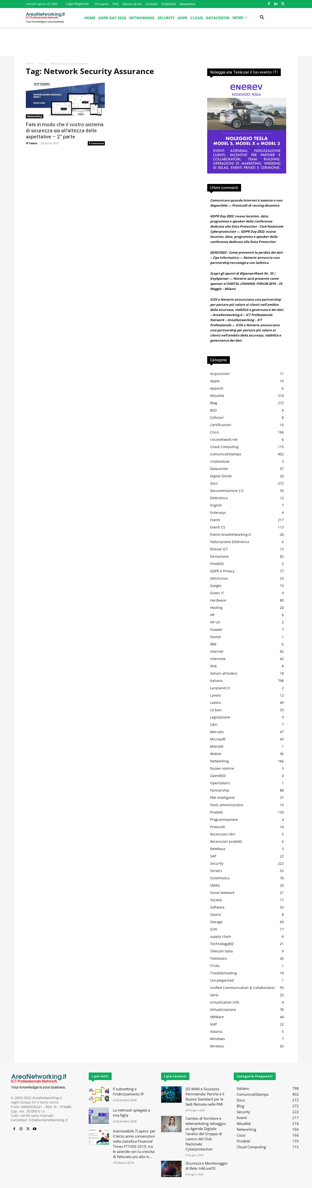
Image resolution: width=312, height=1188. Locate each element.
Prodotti (216, 812)
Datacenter (219, 468)
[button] (262, 17)
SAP (213, 856)
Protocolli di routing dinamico (255, 205)
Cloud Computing (224, 446)
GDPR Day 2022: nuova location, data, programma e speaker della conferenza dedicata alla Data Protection (243, 236)
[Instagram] (21, 1129)
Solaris (215, 914)
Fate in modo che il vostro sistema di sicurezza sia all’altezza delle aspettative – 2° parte (64, 131)
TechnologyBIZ (222, 943)
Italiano (216, 680)
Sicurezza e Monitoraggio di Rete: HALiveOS (206, 1166)
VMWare (217, 1017)
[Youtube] (34, 1129)
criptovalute (220, 461)
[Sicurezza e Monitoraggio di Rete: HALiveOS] (171, 1169)
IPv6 (213, 666)
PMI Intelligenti (222, 797)
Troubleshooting (223, 973)
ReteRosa (217, 848)
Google (215, 585)
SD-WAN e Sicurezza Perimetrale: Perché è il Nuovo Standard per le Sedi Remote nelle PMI (204, 1096)
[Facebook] (268, 4)
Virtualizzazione (223, 1009)
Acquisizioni (220, 373)
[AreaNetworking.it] (45, 17)
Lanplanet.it (220, 688)
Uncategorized (222, 980)
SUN (213, 929)
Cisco (214, 432)
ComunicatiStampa (225, 454)
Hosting (216, 607)
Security (216, 863)
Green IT (217, 593)
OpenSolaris (220, 783)
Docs (214, 483)
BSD (213, 410)
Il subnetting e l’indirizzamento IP (128, 1091)
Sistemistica (220, 878)
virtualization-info (224, 1002)
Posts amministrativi (226, 805)
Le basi (216, 710)
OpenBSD (218, 775)
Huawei (216, 629)
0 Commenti (96, 143)
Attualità (217, 395)
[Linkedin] (275, 4)
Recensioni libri (222, 834)
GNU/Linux (219, 578)
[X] (282, 4)
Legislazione (220, 717)
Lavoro (215, 695)
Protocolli (217, 826)
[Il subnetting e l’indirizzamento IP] (99, 1094)
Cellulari (217, 417)
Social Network (222, 892)
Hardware (218, 600)
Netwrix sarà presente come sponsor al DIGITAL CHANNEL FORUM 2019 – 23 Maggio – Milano (246, 283)
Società (216, 900)
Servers (216, 870)
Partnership (219, 790)
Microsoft (217, 739)
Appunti (216, 388)
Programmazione (224, 819)
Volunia (216, 1031)
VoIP (213, 1024)
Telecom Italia (221, 951)
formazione (219, 556)
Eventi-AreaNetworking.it (230, 534)
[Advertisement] (156, 44)
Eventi (215, 519)
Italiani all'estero (223, 673)
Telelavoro (218, 958)
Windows (217, 1038)
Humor (215, 636)
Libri (213, 724)
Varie (214, 995)
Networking (34, 116)
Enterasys (218, 512)
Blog (213, 403)
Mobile (215, 753)
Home (30, 63)
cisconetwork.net (224, 439)
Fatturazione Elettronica (229, 541)
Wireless (217, 1046)
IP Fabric (32, 143)
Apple (215, 381)
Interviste (217, 658)
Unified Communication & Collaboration (242, 987)
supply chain (220, 936)
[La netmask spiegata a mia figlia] (99, 1116)
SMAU (215, 885)
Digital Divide (221, 476)
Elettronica (219, 498)
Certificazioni (220, 424)
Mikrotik (216, 746)
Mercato (217, 731)
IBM (213, 644)
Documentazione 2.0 (227, 490)
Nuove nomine (222, 768)
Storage (216, 922)
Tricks (215, 965)
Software (217, 907)
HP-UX (215, 622)
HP (212, 615)
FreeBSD (217, 563)
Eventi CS (217, 527)
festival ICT (219, 549)
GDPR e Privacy (222, 571)
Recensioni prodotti (226, 841)
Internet (216, 651)
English (216, 505)
